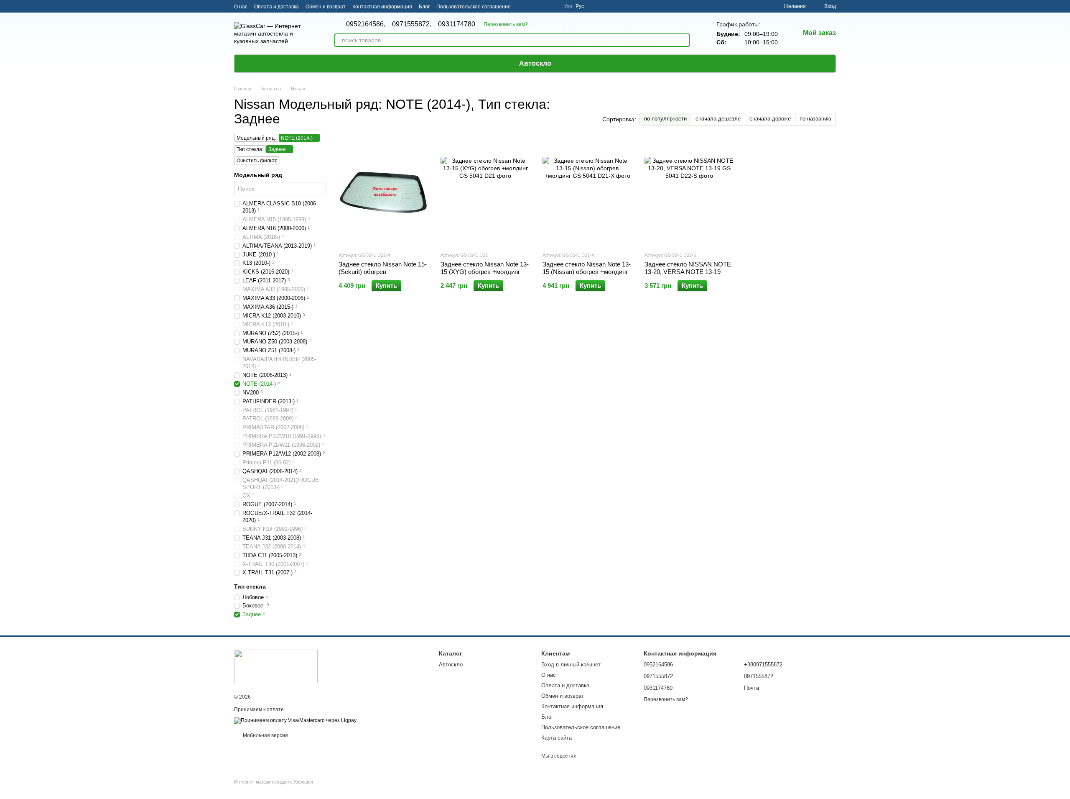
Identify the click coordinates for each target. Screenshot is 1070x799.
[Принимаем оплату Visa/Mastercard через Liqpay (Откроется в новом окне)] (295, 720)
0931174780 (456, 24)
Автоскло (535, 63)
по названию (815, 118)
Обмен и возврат (326, 7)
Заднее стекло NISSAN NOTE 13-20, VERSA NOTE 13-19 (688, 268)
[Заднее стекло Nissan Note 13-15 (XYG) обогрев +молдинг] (485, 192)
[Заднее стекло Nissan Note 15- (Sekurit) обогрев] (383, 192)
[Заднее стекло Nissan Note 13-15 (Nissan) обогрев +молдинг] (587, 192)
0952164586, (365, 24)
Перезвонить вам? (506, 24)
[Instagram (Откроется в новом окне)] (522, 6)
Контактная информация (382, 7)
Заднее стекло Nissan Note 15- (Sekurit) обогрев (383, 268)
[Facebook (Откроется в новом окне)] (542, 6)
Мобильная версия (265, 735)
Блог (424, 7)
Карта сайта (556, 738)
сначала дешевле (718, 118)
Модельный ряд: (256, 138)
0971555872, (411, 24)
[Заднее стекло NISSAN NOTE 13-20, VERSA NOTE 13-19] (689, 192)
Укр (568, 6)
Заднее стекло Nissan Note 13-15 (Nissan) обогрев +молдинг (587, 268)
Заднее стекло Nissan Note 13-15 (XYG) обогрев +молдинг (485, 268)
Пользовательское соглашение (473, 7)
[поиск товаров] (683, 40)
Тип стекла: (250, 149)
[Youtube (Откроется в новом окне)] (552, 6)
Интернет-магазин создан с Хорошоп (273, 781)
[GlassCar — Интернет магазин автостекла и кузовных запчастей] (276, 666)
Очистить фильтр (257, 161)
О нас (240, 7)
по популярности (665, 118)
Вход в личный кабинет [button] (571, 664)
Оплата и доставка (276, 7)
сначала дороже (770, 118)
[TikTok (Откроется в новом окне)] (532, 6)
